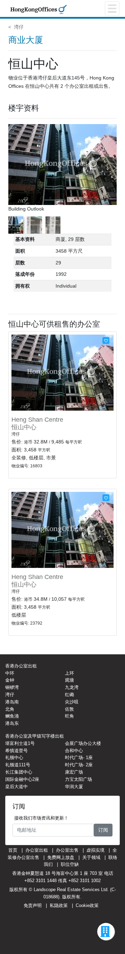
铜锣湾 (12, 687)
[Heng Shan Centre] (62, 372)
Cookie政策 (87, 905)
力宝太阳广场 (78, 779)
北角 (9, 709)
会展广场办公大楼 (83, 743)
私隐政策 (59, 905)
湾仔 (19, 27)
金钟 (9, 680)
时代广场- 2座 (79, 764)
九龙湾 (71, 687)
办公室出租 (36, 850)
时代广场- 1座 (79, 757)
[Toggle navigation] (112, 8)
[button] (112, 168)
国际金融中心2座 (22, 779)
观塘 (69, 680)
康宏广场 (74, 772)
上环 (69, 673)
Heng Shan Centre (37, 419)
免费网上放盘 (60, 857)
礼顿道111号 (17, 764)
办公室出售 (67, 850)
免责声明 (33, 905)
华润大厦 (74, 786)
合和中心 (74, 750)
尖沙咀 (71, 701)
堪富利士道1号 (20, 743)
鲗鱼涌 (12, 716)
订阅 (103, 830)
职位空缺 (70, 864)
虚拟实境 (95, 850)
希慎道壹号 (16, 750)
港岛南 (12, 701)
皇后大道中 (16, 786)
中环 (9, 673)
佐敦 (69, 709)
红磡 (69, 694)
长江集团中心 (18, 772)
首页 (12, 850)
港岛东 (12, 723)
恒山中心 (23, 427)
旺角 (69, 716)
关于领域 (91, 857)
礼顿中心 (14, 757)
